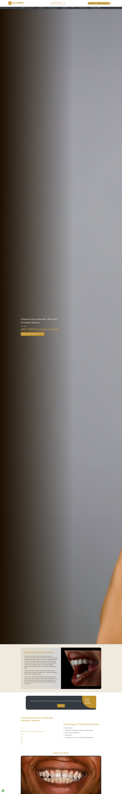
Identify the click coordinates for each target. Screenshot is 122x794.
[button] (112, 3)
